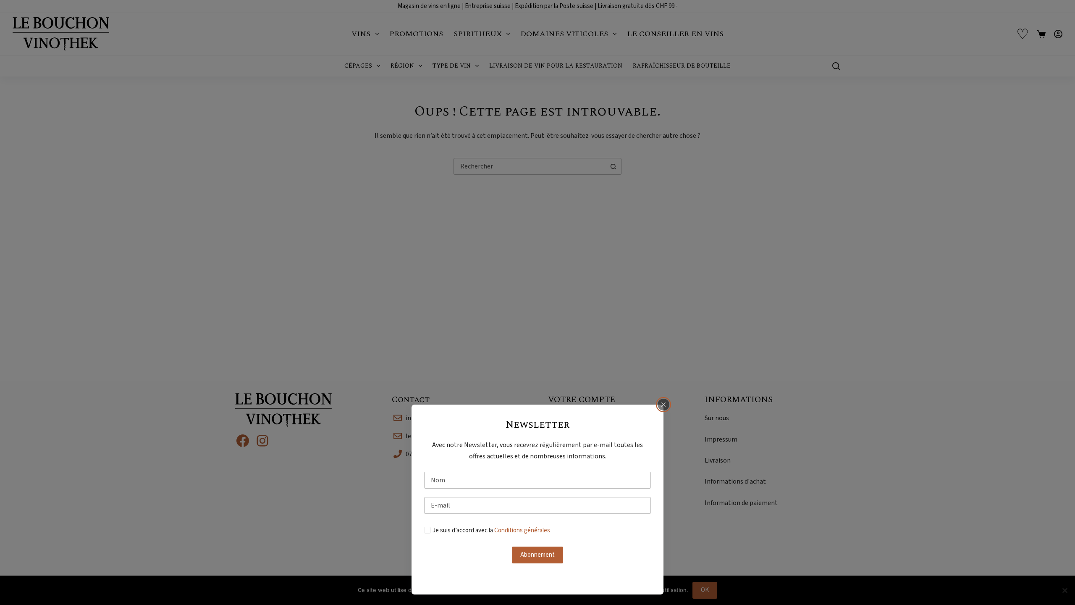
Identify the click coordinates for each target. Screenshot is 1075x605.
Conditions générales (522, 530)
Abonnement (537, 554)
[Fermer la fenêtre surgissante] (663, 404)
